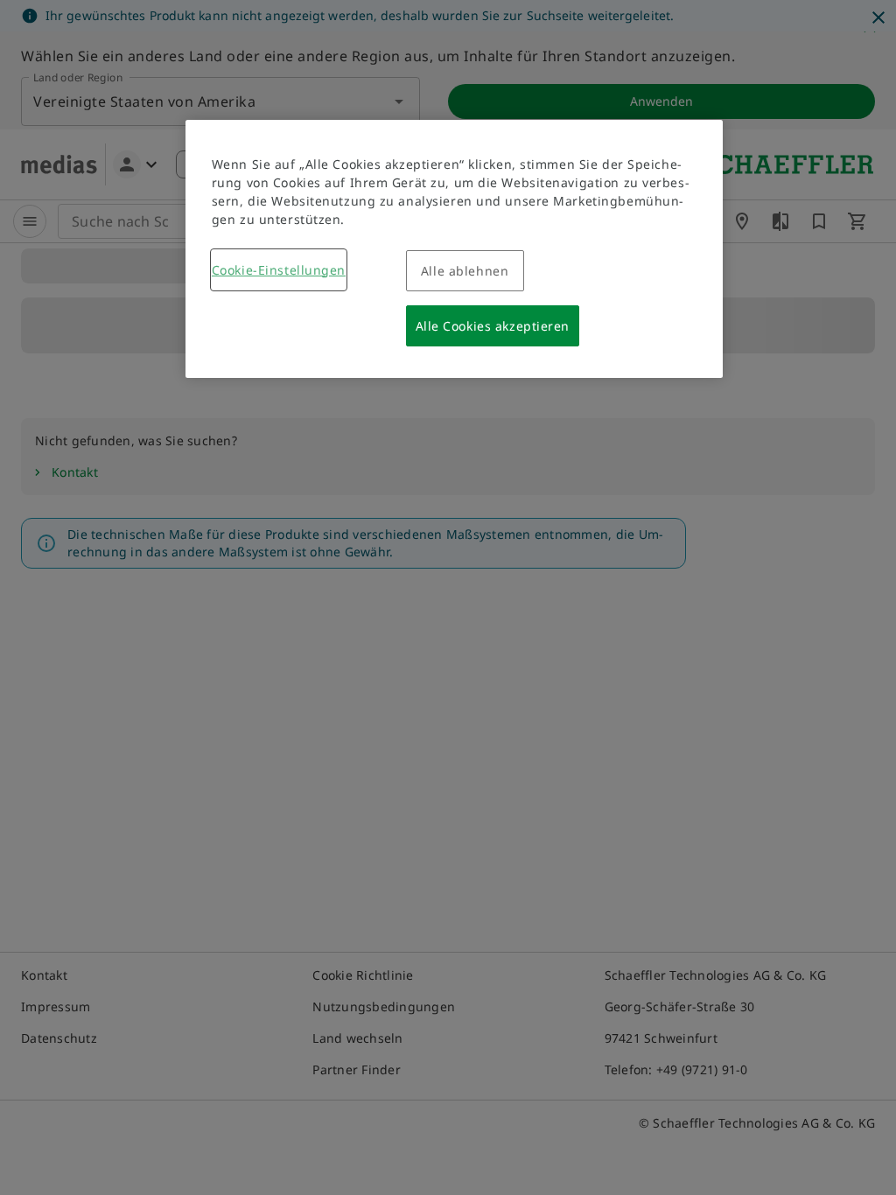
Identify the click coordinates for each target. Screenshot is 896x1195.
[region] (454, 249)
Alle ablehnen (464, 270)
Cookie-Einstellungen (279, 270)
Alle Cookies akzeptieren (493, 326)
